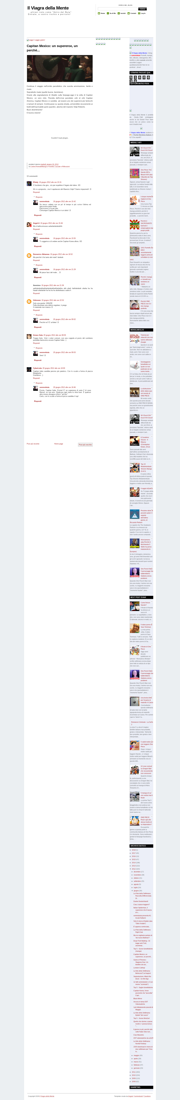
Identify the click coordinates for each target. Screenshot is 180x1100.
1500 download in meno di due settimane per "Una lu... (143, 1049)
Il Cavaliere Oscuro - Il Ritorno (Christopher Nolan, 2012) (145, 442)
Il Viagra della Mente (48, 7)
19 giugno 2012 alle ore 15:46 (51, 223)
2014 (134, 863)
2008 (134, 1081)
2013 (134, 866)
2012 (134, 869)
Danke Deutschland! (140, 901)
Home (103, 13)
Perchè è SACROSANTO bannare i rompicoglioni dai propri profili (147, 225)
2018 (134, 850)
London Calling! (139, 968)
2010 (134, 1075)
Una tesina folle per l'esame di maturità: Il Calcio (147, 700)
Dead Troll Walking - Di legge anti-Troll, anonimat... (141, 943)
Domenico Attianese (41, 254)
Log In (143, 13)
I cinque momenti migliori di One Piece (147, 199)
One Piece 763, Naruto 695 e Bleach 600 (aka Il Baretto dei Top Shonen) (147, 174)
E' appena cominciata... (141, 927)
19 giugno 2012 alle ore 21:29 (64, 269)
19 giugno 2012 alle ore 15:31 (50, 182)
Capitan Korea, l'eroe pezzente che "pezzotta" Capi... (143, 993)
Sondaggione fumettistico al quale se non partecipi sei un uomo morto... (146, 366)
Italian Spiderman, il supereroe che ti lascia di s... (142, 910)
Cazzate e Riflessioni (62, 167)
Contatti (133, 13)
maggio (137, 1055)
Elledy (35, 182)
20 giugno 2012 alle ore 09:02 (64, 319)
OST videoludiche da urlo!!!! (143, 1038)
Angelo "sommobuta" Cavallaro (139, 1096)
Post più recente (33, 444)
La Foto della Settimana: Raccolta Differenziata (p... (142, 896)
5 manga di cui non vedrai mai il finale (147, 795)
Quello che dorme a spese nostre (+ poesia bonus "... (142, 1024)
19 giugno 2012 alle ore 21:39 (52, 285)
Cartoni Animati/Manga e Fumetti (42, 167)
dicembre (137, 872)
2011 (134, 1072)
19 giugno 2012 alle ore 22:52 (53, 300)
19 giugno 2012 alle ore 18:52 (61, 254)
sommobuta (44, 201)
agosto (136, 884)
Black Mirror (137, 999)
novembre (137, 875)
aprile (136, 1059)
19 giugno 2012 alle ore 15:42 (64, 201)
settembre (137, 881)
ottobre (136, 878)
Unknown (37, 300)
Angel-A (36, 223)
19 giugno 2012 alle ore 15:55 (64, 238)
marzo (136, 1062)
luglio (136, 887)
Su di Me (113, 13)
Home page (58, 444)
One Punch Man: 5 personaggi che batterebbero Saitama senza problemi (147, 573)
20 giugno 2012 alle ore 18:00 (54, 368)
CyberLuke (37, 368)
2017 (134, 853)
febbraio (137, 1065)
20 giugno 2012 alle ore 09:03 (64, 352)
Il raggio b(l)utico (147, 488)
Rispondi (36, 192)
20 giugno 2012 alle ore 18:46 (64, 387)
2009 (134, 1078)
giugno (136, 891)
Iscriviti (123, 13)
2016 (134, 856)
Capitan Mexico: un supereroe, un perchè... (52, 48)
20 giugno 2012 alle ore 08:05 (54, 335)
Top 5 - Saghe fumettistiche (143, 987)
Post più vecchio (85, 445)
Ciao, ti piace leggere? (141, 904)
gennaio (137, 1068)
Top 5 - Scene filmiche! (141, 1018)
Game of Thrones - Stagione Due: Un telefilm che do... (140, 962)
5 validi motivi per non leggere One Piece (147, 744)
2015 (134, 859)
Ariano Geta (38, 335)
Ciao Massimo (138, 1035)
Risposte (39, 197)
